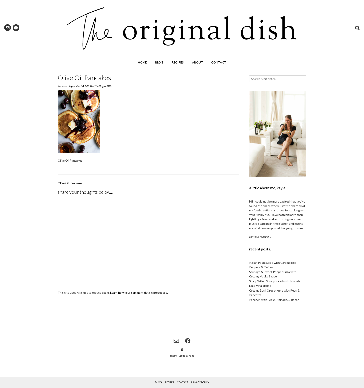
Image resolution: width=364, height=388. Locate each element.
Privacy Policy (200, 382)
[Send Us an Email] (7, 27)
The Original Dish (103, 86)
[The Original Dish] (182, 28)
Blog (159, 62)
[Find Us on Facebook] (16, 27)
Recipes (178, 62)
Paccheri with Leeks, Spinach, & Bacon (274, 299)
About (197, 62)
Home (142, 62)
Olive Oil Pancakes (70, 183)
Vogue (182, 355)
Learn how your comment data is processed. (139, 292)
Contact (218, 62)
